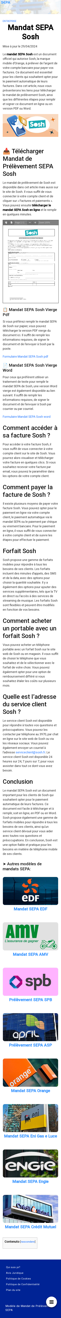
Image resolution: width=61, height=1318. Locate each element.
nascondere (28, 1241)
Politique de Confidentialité (23, 1284)
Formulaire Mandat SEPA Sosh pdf (25, 356)
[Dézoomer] (29, 223)
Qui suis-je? (13, 1267)
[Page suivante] (11, 223)
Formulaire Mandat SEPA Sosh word (26, 416)
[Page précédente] (6, 223)
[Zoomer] (35, 223)
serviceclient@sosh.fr (30, 752)
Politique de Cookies (18, 1278)
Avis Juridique (15, 1273)
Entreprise (9, 21)
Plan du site (13, 1290)
